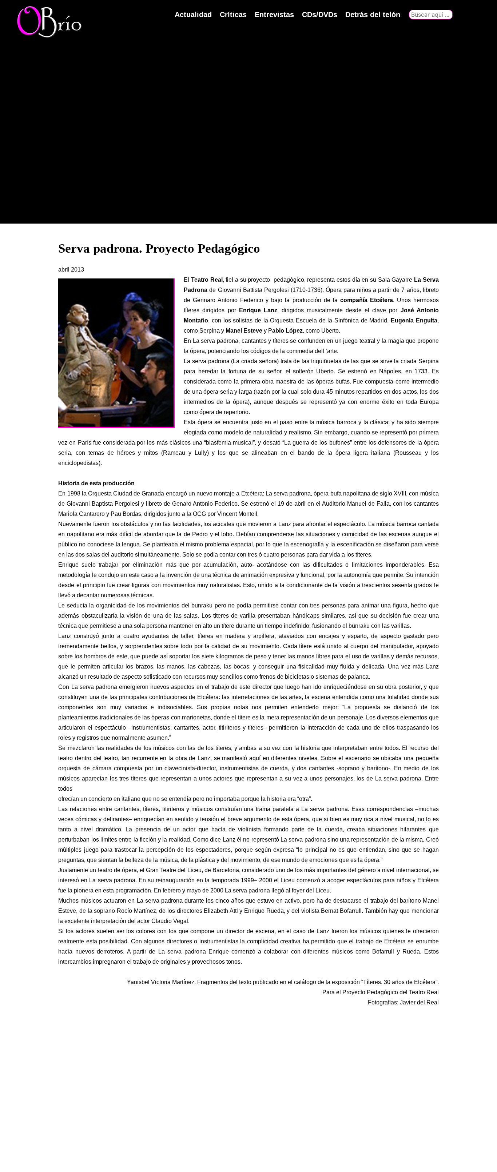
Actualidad (193, 15)
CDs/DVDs (319, 15)
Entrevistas (274, 15)
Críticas (233, 15)
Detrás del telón (372, 15)
